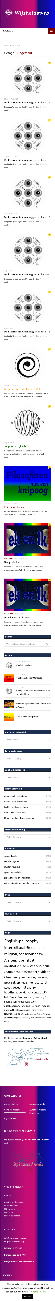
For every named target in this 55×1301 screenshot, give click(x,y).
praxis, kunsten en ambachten (17, 878)
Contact (7, 1195)
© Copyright (9, 1209)
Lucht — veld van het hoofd (16, 807)
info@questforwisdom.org (15, 1238)
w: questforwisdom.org (14, 1241)
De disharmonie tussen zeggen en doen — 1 (27, 331)
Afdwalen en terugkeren (27, 717)
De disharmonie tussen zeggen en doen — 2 (27, 274)
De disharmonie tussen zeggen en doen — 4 (27, 160)
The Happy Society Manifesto (29, 678)
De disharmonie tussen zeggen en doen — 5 (27, 102)
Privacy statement (12, 1216)
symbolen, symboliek (13, 872)
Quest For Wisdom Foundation (37, 1111)
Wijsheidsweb (10, 1118)
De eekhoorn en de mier (17, 617)
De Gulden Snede (37, 1104)
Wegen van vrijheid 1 (15, 446)
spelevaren (8, 558)
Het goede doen (12, 562)
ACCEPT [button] (27, 1296)
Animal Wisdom (11, 1104)
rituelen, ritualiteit (12, 867)
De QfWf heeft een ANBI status (19, 1262)
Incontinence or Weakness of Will (22, 389)
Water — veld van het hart (15, 802)
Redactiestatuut (11, 1206)
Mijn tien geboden (14, 507)
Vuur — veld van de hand (15, 812)
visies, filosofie (10, 856)
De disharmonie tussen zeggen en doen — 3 (27, 217)
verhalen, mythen (11, 861)
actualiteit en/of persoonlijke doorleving (21, 883)
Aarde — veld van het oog (15, 796)
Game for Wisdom (12, 1110)
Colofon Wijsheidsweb (14, 1202)
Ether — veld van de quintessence (19, 818)
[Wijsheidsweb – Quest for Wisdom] (27, 13)
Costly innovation (24, 665)
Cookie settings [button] (38, 1292)
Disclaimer (8, 1212)
